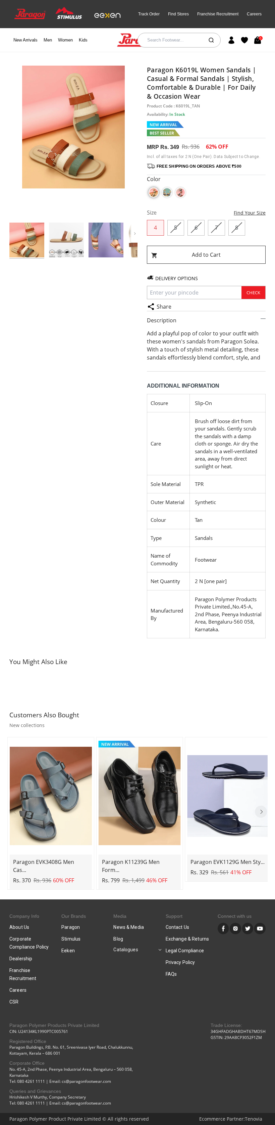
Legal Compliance (185, 950)
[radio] (154, 192)
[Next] (261, 812)
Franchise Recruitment (217, 14)
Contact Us (177, 927)
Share (164, 306)
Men (48, 40)
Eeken (68, 950)
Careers (254, 14)
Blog (118, 939)
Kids (83, 40)
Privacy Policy (180, 962)
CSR (13, 1002)
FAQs (171, 974)
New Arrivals (25, 40)
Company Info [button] (24, 916)
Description (161, 320)
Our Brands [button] (73, 916)
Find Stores (178, 14)
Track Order (149, 14)
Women (65, 40)
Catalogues (125, 949)
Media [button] (119, 916)
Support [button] (174, 916)
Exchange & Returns (187, 939)
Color (154, 179)
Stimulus (70, 939)
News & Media (128, 927)
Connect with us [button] (235, 916)
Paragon (70, 927)
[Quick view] (51, 848)
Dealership (20, 958)
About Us (19, 927)
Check (253, 293)
